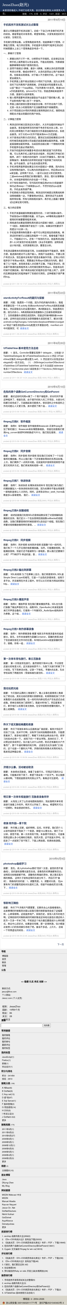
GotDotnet (6, 1217)
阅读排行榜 (6, 1231)
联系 (4, 962)
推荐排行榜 (6, 1275)
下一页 (60, 944)
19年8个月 (15, 1009)
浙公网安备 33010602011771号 (21, 1302)
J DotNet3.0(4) (8, 1116)
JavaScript (8, 1056)
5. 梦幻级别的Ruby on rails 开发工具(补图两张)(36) (25, 1270)
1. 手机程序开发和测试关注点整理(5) (18, 1279)
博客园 (5, 955)
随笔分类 (5, 1083)
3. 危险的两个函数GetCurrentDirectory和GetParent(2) (26, 1286)
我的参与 (6, 1041)
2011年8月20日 (56, 343)
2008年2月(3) (8, 1158)
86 (11, 1012)
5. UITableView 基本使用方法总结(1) (18, 1292)
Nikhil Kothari (8, 1214)
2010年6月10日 (56, 386)
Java (4, 1179)
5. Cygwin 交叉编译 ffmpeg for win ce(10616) (22, 1248)
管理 (4, 965)
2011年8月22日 (56, 293)
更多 (4, 1120)
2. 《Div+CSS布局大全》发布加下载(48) (20, 1261)
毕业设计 (7, 1066)
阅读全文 (24, 328)
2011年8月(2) (8, 1132)
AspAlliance (7, 1220)
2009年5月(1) (8, 1142)
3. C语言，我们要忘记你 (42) (15, 1264)
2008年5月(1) (8, 1151)
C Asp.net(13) (8, 1094)
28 (11, 1016)
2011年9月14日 (56, 19)
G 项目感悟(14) (9, 1107)
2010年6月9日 (57, 858)
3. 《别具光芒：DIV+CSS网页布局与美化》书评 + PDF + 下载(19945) (33, 1242)
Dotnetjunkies (8, 1223)
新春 (5, 1063)
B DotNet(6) (7, 1090)
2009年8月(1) (8, 1138)
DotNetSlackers (9, 1210)
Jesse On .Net (8, 1207)
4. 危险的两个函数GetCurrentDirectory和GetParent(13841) (28, 1245)
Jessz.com (7, 998)
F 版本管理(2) (8, 1103)
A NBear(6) (7, 1087)
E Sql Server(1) (9, 1100)
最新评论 (6, 1044)
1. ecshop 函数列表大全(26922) (16, 1236)
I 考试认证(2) (8, 1113)
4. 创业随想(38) (9, 1267)
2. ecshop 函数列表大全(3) (14, 1283)
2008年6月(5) (8, 1148)
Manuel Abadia (8, 1201)
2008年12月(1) (8, 1145)
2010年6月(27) (8, 1135)
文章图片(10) (8, 1170)
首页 (4, 959)
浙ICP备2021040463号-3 (51, 1302)
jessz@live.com (9, 991)
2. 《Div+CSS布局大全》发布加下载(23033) (22, 1239)
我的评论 (6, 1038)
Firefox (6, 1060)
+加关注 (6, 1019)
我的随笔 (6, 1035)
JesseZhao (15, 1006)
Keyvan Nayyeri (9, 1204)
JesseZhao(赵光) (15, 5)
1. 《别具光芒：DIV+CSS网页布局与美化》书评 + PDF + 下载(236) (32, 1257)
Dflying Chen (8, 1182)
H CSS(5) (6, 1110)
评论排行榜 (6, 1253)
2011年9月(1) (8, 1129)
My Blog (6, 1185)
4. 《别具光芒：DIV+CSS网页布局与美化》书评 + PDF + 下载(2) (31, 1289)
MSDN (5, 1197)
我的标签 (6, 1047)
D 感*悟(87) (7, 1097)
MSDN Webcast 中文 (11, 1194)
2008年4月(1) (8, 1154)
